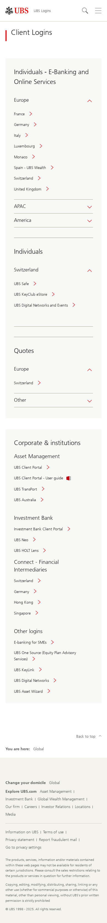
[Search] (85, 10)
